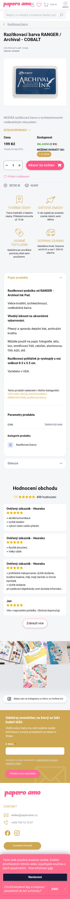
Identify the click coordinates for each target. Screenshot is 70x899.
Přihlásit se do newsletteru (23, 773)
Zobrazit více (35, 623)
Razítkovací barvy (26, 444)
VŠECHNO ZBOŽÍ (17, 393)
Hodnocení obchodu (35, 488)
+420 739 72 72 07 (22, 822)
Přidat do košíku (42, 165)
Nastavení (35, 877)
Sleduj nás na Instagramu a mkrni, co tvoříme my (38, 698)
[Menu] (65, 4)
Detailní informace (15, 130)
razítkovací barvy (36, 397)
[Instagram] (16, 832)
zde (50, 868)
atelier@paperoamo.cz (24, 815)
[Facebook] (7, 832)
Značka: (11, 51)
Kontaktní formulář (22, 845)
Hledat (61, 15)
